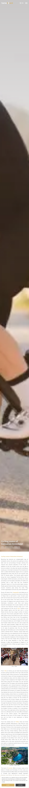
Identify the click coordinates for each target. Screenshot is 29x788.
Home (2, 546)
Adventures (17, 546)
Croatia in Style (9, 546)
